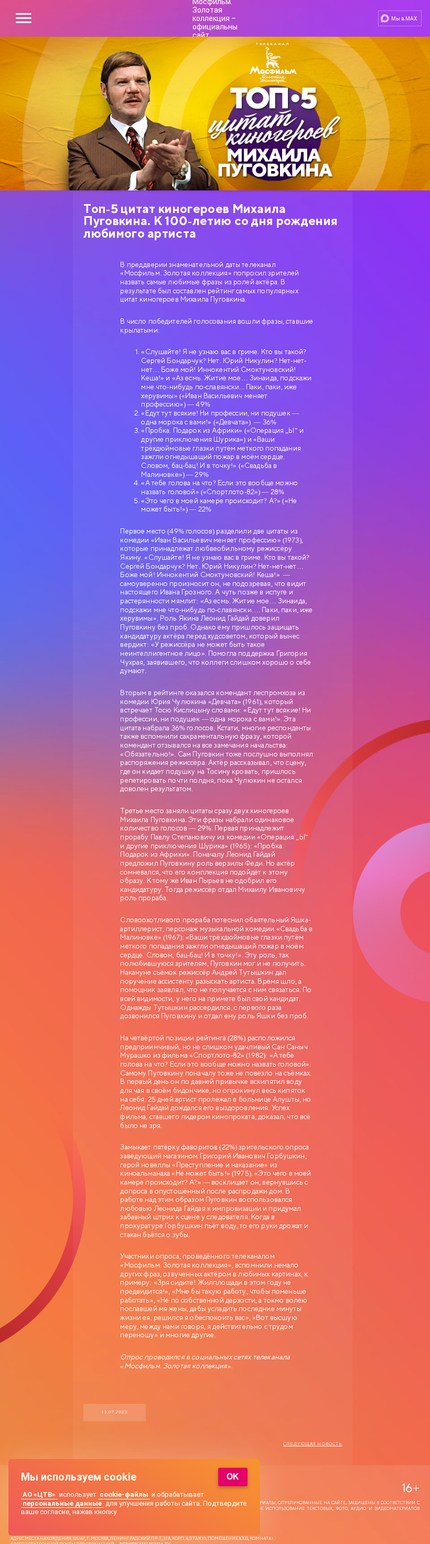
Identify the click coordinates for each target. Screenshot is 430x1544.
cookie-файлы (124, 1494)
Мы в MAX (404, 19)
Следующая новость (312, 1444)
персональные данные (62, 1503)
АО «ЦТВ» (39, 1494)
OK (233, 1476)
